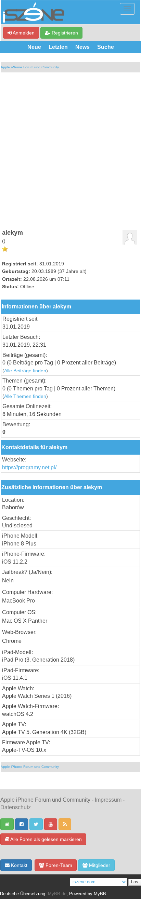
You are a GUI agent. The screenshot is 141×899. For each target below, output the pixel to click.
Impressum (108, 800)
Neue (34, 47)
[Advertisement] (70, 149)
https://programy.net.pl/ (29, 467)
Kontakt (18, 865)
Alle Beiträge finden (25, 370)
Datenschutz (15, 807)
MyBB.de (57, 893)
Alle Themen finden (25, 396)
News (82, 47)
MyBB (100, 893)
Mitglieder (99, 865)
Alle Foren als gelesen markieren (45, 839)
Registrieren (64, 33)
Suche (105, 47)
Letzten (58, 47)
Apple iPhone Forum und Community (30, 67)
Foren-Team (58, 865)
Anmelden (23, 33)
